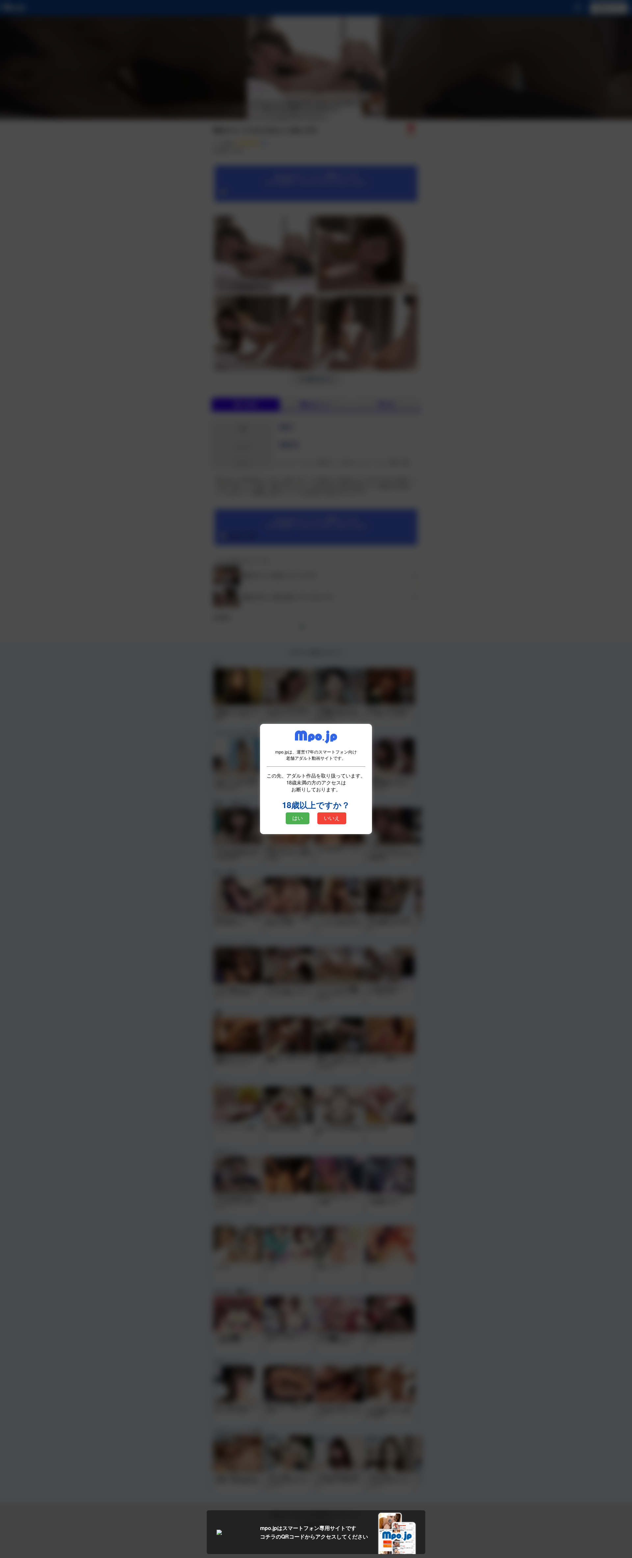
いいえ (332, 818)
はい (297, 818)
